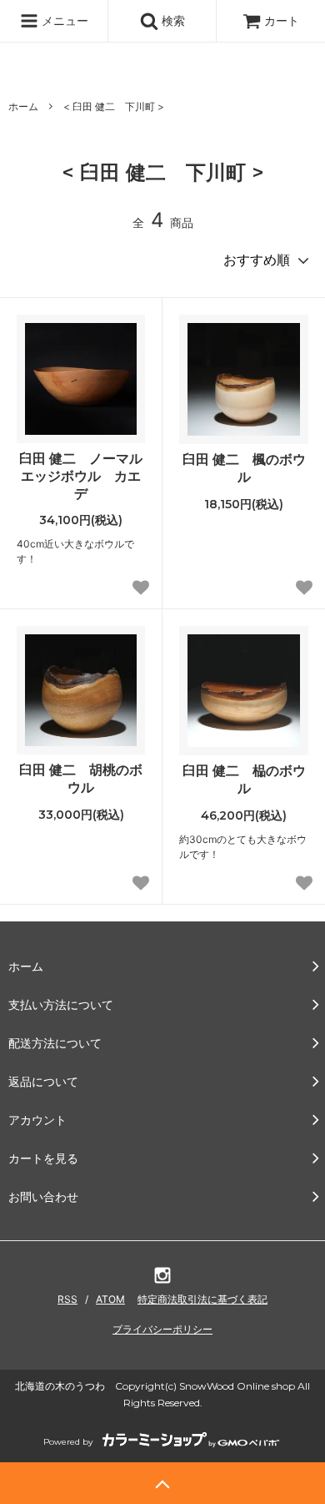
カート (281, 20)
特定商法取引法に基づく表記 (203, 1299)
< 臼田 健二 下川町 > (113, 106)
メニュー (63, 20)
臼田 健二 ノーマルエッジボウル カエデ (80, 476)
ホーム (23, 106)
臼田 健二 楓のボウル (244, 468)
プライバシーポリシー (162, 1329)
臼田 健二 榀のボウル (244, 779)
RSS (68, 1299)
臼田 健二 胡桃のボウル (80, 778)
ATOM (110, 1299)
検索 (171, 20)
